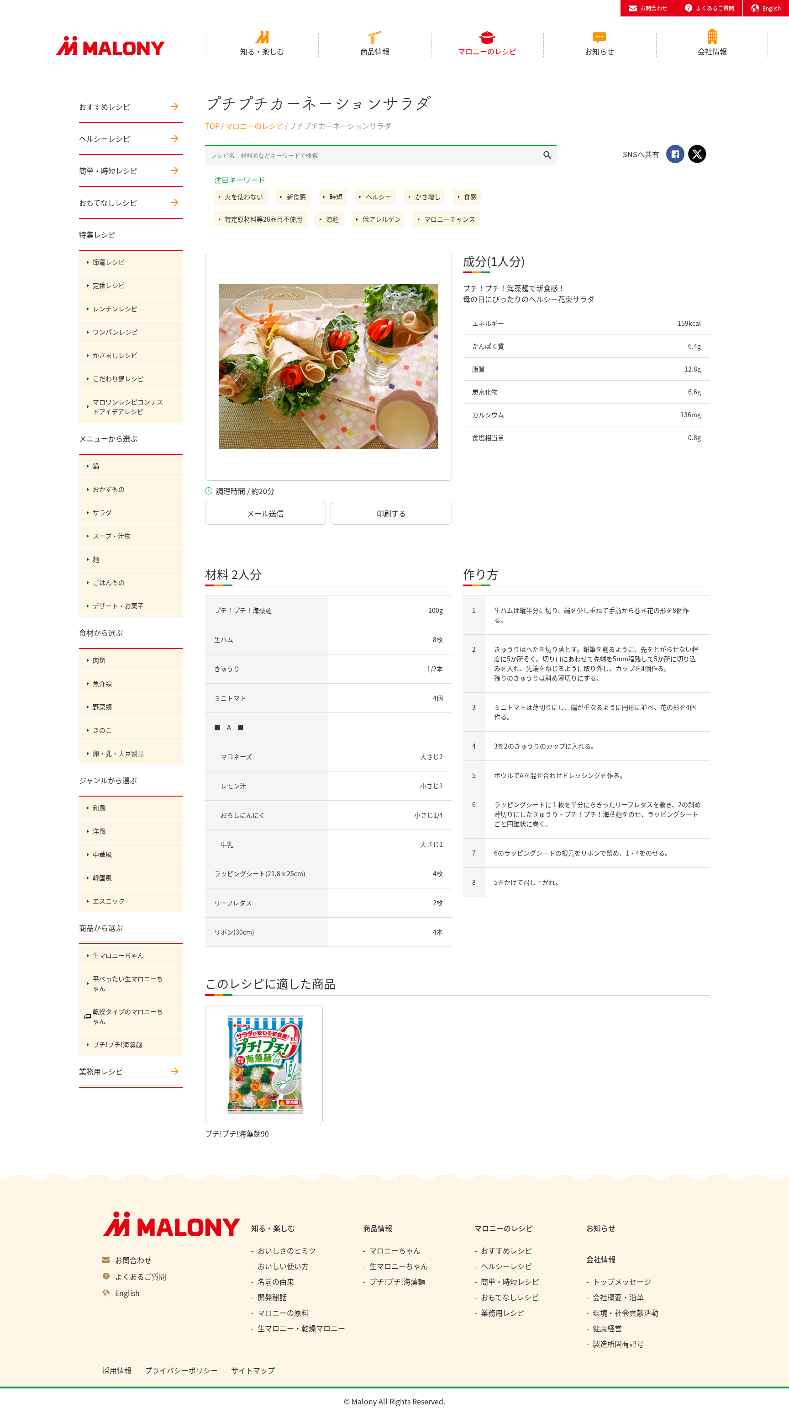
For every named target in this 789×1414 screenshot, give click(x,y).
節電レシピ (109, 261)
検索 (547, 155)
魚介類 (102, 683)
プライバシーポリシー (181, 1370)
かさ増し (428, 196)
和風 (99, 807)
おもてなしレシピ (108, 202)
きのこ (102, 729)
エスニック (109, 900)
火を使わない (244, 196)
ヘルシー (378, 196)
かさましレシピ (115, 355)
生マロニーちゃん (118, 955)
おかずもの (109, 489)
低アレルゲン (382, 218)
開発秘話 (272, 1297)
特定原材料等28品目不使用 (263, 218)
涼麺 (332, 218)
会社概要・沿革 (618, 1297)
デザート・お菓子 (118, 605)
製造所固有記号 (618, 1343)
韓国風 (102, 877)
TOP (212, 125)
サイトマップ (253, 1370)
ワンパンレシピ (115, 331)
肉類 (99, 659)
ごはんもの (109, 582)
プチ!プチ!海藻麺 (117, 1044)
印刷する (391, 513)
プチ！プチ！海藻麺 (243, 610)
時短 (336, 196)
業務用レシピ (101, 1071)
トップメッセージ (622, 1281)
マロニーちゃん (395, 1250)
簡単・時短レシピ (108, 170)
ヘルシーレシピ (104, 138)
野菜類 (102, 706)
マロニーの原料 (283, 1312)
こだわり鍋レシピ (118, 378)
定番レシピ (109, 285)
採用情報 (117, 1370)
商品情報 (374, 51)
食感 (470, 196)
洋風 (99, 830)
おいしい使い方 (283, 1265)
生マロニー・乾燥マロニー (301, 1328)
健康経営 (607, 1328)
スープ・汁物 (112, 535)
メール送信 (265, 513)
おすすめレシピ (104, 106)
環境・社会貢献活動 (625, 1312)
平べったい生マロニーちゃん (128, 983)
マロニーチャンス (449, 218)
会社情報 (712, 51)
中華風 (102, 854)
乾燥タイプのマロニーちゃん (128, 1016)
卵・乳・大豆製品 (118, 753)
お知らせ (599, 51)
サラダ (102, 512)
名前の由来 (276, 1281)
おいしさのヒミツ (287, 1250)
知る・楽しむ (262, 51)
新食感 (296, 196)
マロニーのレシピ (487, 51)
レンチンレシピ (115, 308)
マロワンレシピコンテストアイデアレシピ (128, 406)
